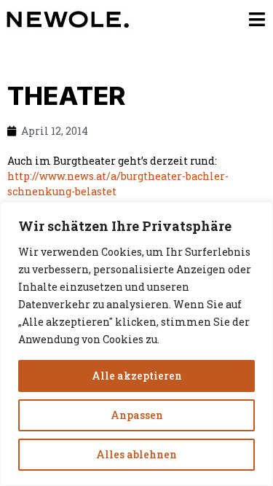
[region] (136, 344)
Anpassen (137, 415)
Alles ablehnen (136, 454)
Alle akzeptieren (137, 376)
